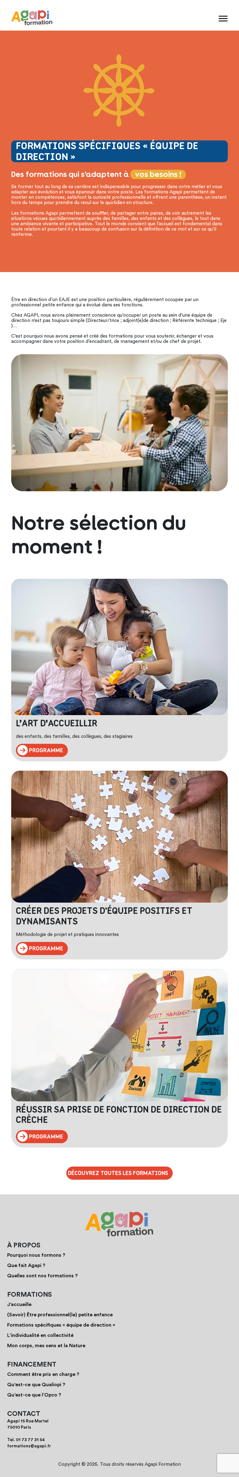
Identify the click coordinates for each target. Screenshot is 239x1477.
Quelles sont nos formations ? (42, 1275)
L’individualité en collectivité (40, 1335)
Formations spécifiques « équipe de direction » (61, 1325)
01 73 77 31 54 (30, 1440)
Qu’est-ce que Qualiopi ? (36, 1384)
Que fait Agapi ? (26, 1265)
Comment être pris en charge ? (43, 1374)
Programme (45, 750)
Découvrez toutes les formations (118, 1173)
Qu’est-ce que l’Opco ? (34, 1394)
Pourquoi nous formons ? (36, 1255)
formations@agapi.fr (29, 1446)
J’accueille (19, 1304)
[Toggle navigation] (223, 18)
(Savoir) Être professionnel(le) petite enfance (60, 1314)
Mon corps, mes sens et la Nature (46, 1345)
